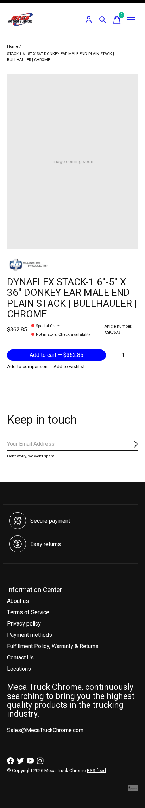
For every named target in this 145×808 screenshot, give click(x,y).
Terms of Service (28, 612)
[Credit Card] (133, 789)
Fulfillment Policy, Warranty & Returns (53, 646)
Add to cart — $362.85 (56, 355)
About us (18, 601)
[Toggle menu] (131, 20)
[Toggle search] (103, 20)
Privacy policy (24, 624)
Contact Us (20, 657)
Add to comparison (27, 366)
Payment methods (29, 635)
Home (12, 46)
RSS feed (96, 770)
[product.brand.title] (72, 265)
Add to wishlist (69, 366)
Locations (19, 669)
